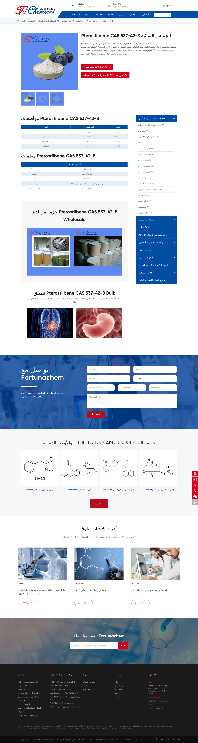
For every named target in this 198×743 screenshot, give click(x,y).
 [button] (14, 471)
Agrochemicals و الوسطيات (153, 234)
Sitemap (129, 739)
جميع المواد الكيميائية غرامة (152, 280)
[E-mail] (195, 479)
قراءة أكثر (27, 602)
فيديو (117, 693)
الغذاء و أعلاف (145, 250)
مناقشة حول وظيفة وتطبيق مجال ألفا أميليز (149, 590)
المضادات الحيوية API (146, 154)
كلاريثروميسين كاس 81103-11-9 (62, 703)
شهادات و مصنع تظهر (91, 686)
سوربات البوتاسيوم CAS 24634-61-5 (64, 693)
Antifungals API (144, 160)
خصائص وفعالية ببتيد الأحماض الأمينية (90, 590)
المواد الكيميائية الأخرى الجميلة (153, 265)
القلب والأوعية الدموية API (73, 21)
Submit (95, 414)
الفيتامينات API (144, 207)
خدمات (99, 14)
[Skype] (195, 473)
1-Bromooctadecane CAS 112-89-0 (64, 686)
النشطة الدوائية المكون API (48, 21)
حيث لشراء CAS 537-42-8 (97, 67)
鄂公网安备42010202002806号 (106, 739)
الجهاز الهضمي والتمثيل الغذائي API (151, 125)
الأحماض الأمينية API (146, 213)
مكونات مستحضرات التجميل (152, 242)
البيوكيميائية (144, 227)
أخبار (132, 14)
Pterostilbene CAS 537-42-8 (100, 21)
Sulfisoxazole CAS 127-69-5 (61, 689)
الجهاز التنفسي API (145, 178)
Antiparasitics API (145, 172)
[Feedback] (195, 502)
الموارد (121, 14)
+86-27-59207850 (120, 7)
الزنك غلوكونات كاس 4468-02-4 (62, 682)
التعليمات (118, 689)
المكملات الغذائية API (146, 184)
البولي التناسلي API (145, 148)
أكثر (99, 503)
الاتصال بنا (145, 14)
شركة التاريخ (87, 689)
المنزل (22, 21)
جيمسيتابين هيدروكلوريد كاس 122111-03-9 (65, 698)
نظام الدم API (143, 131)
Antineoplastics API (146, 166)
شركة (88, 14)
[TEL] (195, 491)
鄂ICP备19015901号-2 (85, 739)
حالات (110, 14)
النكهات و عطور (146, 257)
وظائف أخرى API (144, 201)
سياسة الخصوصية (140, 739)
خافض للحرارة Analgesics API (150, 189)
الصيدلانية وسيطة (147, 219)
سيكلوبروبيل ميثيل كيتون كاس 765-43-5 (65, 707)
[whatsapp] (195, 485)
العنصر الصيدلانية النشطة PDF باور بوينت (105, 75)
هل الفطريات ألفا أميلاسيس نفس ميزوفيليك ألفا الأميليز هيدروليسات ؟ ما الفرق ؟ (41, 592)
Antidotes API (143, 195)
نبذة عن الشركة (89, 682)
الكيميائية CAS (145, 272)
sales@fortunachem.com (87, 7)
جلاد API (141, 143)
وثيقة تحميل (119, 686)
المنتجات (75, 14)
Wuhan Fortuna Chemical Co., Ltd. (46, 739)
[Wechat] (195, 496)
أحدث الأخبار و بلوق (99, 528)
